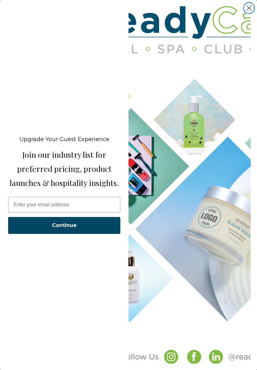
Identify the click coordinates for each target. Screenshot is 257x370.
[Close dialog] (249, 8)
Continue (64, 225)
